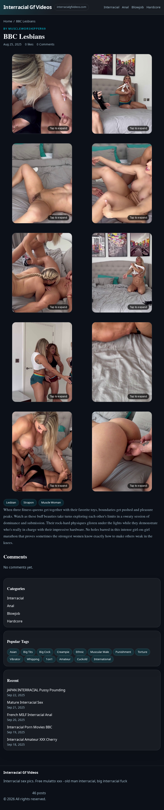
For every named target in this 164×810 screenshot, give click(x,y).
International (102, 659)
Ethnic (80, 652)
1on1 (49, 659)
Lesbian (11, 502)
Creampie (63, 652)
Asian (13, 652)
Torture (142, 652)
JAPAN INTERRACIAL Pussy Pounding (36, 690)
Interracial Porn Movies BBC (29, 727)
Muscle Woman (51, 502)
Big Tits (28, 652)
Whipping (33, 659)
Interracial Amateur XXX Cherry (32, 739)
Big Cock (44, 652)
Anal (125, 7)
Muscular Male (99, 652)
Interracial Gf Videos (27, 7)
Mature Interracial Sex (25, 702)
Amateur (64, 659)
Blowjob (138, 7)
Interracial (111, 7)
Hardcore (153, 7)
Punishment (123, 652)
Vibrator (15, 659)
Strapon (28, 502)
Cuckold (82, 659)
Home (7, 21)
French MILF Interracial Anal (29, 714)
